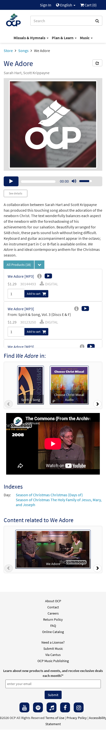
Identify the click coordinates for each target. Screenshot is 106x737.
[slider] (83, 179)
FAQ (53, 625)
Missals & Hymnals (30, 37)
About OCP (53, 601)
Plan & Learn (63, 37)
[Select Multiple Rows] (39, 264)
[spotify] (38, 707)
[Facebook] (65, 707)
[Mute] (74, 181)
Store (8, 50)
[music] (51, 707)
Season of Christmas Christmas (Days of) (49, 494)
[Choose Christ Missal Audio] (69, 384)
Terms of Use (54, 718)
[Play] (11, 181)
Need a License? (53, 642)
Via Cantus (53, 654)
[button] (8, 405)
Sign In (45, 4)
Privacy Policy (77, 718)
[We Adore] (53, 548)
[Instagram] (79, 707)
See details (15, 193)
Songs (23, 50)
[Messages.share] (97, 62)
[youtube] (24, 707)
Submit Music (53, 648)
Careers (53, 613)
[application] (53, 181)
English (66, 4)
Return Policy (53, 619)
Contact (53, 607)
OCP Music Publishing (53, 661)
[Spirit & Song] (30, 384)
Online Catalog (53, 632)
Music (85, 37)
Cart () (90, 4)
